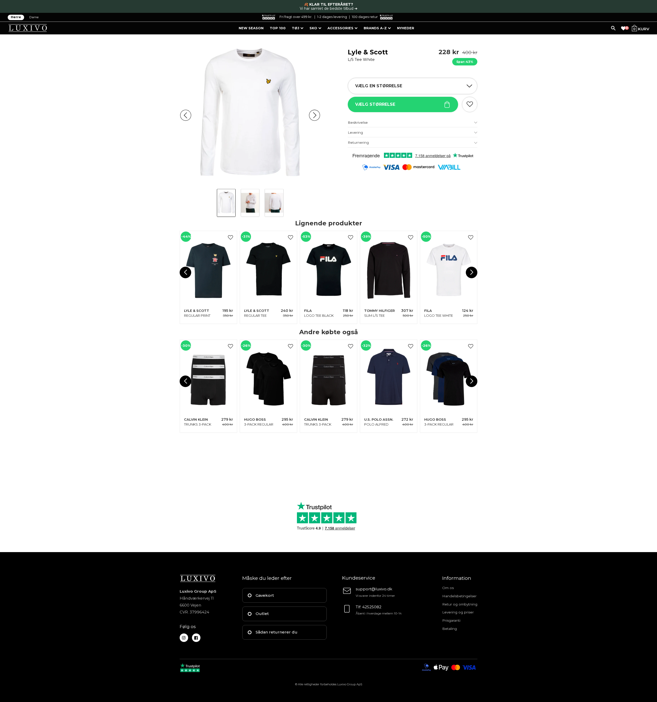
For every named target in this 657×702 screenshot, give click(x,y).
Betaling (449, 629)
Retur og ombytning (459, 604)
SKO (314, 28)
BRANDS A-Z (376, 28)
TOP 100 (278, 28)
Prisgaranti (451, 620)
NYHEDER (405, 28)
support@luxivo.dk (374, 588)
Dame (33, 17)
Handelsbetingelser (459, 596)
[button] (185, 115)
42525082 (371, 606)
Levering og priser (458, 612)
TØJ (296, 28)
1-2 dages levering (332, 17)
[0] (623, 28)
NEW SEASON (251, 28)
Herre (16, 17)
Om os (448, 588)
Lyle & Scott (368, 55)
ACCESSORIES (340, 28)
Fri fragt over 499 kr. (295, 17)
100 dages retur (365, 17)
